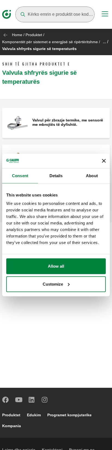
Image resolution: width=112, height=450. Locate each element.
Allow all (56, 266)
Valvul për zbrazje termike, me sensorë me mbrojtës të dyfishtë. (67, 122)
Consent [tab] (20, 175)
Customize (53, 284)
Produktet (34, 35)
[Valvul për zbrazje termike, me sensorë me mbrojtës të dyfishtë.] (17, 122)
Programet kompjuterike (69, 415)
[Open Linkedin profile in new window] (31, 399)
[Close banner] (104, 161)
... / (105, 41)
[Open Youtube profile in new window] (18, 399)
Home (17, 35)
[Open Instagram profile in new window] (44, 399)
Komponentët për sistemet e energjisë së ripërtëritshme (50, 42)
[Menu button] (105, 14)
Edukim (34, 415)
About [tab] (92, 175)
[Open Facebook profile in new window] (5, 399)
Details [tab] (56, 175)
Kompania (11, 426)
